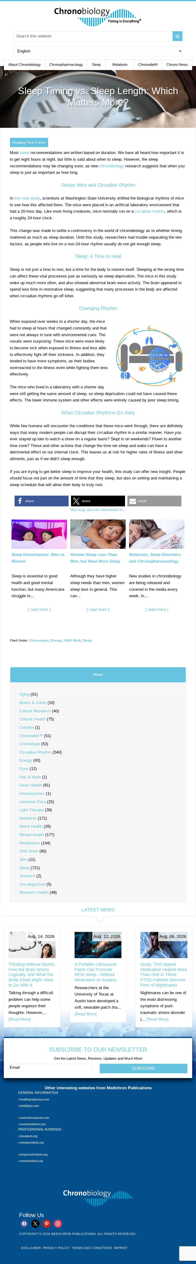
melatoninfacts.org (31, 1142)
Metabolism (29, 843)
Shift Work (72, 640)
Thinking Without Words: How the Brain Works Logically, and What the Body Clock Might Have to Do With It (32, 974)
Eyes (23, 768)
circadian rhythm (150, 211)
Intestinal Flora (32, 802)
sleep (24, 152)
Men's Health (31, 826)
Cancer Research (35, 711)
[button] (42, 501)
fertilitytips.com (29, 1106)
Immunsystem (32, 793)
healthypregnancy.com (34, 1099)
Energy (56, 640)
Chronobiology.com (98, 16)
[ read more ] (39, 609)
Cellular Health (32, 719)
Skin (23, 859)
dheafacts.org (28, 1136)
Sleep (87, 640)
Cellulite (26, 727)
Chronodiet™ (31, 736)
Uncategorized (32, 884)
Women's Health (34, 892)
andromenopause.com (34, 1118)
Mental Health (31, 834)
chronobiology (111, 166)
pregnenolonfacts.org (33, 1154)
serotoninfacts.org (31, 1161)
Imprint (120, 1248)
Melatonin (28, 818)
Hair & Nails (30, 777)
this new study (27, 198)
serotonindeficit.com (32, 1124)
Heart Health (30, 785)
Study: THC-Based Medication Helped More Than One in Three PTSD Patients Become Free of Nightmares (163, 974)
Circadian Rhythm (35, 752)
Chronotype (39, 640)
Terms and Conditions (92, 1248)
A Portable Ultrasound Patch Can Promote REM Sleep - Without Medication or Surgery (96, 972)
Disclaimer (31, 1248)
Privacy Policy (56, 1248)
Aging (24, 694)
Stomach (27, 876)
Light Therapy (31, 810)
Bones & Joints (32, 702)
